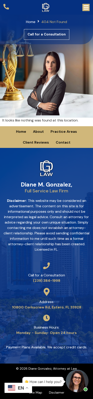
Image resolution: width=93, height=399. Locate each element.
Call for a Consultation (46, 275)
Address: (46, 301)
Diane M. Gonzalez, (46, 187)
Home (30, 21)
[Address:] (47, 292)
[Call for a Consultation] (46, 265)
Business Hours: (46, 327)
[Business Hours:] (46, 318)
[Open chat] (77, 381)
